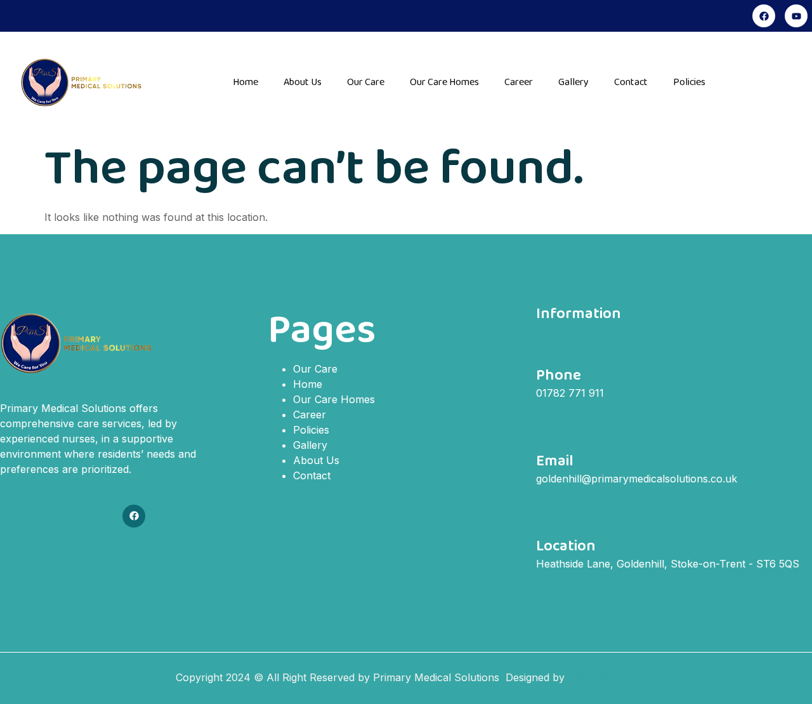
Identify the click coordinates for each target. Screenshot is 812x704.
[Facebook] (763, 15)
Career (518, 82)
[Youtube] (796, 15)
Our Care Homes (444, 82)
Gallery (573, 82)
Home (245, 82)
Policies (689, 82)
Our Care (365, 82)
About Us (303, 82)
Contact (631, 82)
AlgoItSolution (602, 677)
